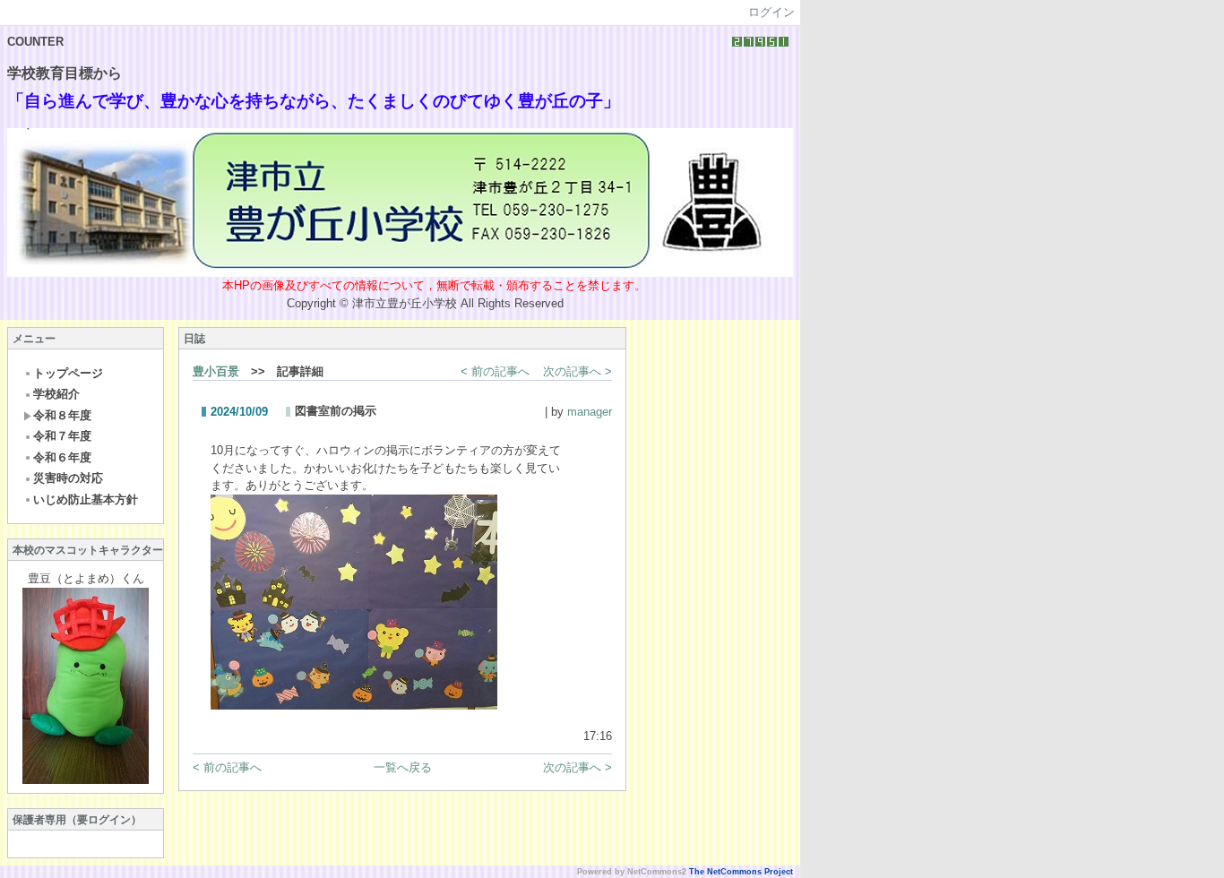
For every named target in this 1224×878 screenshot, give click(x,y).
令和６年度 (62, 457)
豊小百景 (216, 371)
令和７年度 (62, 436)
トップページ (68, 373)
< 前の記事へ (495, 371)
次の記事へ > (577, 371)
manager (589, 411)
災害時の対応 (68, 478)
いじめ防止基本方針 (85, 499)
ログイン (771, 12)
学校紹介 (56, 393)
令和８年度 (62, 415)
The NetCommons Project (741, 871)
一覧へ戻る (403, 767)
